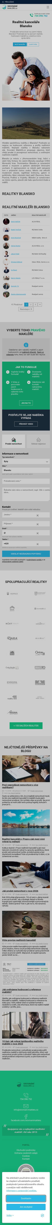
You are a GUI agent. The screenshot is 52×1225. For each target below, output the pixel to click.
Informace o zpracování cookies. (21, 1190)
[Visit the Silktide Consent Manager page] (42, 1215)
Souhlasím (26, 1198)
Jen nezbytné (26, 1207)
